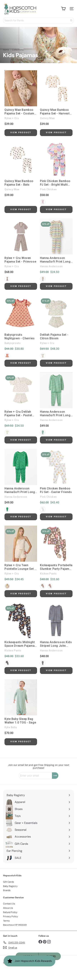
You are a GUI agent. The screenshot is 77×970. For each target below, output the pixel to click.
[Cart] (63, 8)
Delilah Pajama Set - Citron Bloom (54, 336)
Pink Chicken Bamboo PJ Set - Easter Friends (56, 490)
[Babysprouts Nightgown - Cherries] (20, 313)
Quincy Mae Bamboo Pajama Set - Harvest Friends (55, 111)
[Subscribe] (55, 775)
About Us (8, 907)
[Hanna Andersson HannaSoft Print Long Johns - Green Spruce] (56, 390)
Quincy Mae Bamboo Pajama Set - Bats (18, 182)
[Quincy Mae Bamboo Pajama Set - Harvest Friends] (56, 88)
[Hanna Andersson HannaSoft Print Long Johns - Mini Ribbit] (20, 467)
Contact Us (9, 903)
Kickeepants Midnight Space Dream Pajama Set (19, 644)
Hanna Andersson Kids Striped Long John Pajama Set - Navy (56, 644)
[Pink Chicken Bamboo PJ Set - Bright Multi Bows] (56, 159)
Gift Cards (8, 881)
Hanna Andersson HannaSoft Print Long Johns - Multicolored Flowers (55, 259)
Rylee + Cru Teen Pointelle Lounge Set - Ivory (20, 567)
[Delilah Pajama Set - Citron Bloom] (56, 313)
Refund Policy (10, 912)
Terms (6, 920)
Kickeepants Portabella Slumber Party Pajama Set (56, 567)
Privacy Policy (10, 916)
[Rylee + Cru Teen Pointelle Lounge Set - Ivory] (20, 544)
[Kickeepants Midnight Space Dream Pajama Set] (20, 621)
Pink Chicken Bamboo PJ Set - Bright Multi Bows (55, 183)
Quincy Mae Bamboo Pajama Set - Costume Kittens (20, 111)
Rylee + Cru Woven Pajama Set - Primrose (20, 259)
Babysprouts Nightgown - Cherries (19, 336)
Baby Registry (10, 886)
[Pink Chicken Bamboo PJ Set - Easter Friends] (56, 467)
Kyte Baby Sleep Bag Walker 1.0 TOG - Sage (20, 720)
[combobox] (38, 20)
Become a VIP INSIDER (15, 924)
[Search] (71, 20)
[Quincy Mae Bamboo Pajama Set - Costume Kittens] (20, 88)
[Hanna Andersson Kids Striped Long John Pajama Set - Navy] (56, 621)
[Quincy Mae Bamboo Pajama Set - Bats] (20, 159)
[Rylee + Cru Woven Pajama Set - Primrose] (20, 236)
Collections (17, 49)
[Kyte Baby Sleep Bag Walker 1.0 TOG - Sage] (20, 697)
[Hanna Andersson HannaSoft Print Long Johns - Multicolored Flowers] (56, 236)
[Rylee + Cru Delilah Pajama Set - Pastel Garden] (20, 390)
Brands (7, 890)
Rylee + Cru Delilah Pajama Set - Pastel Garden (18, 413)
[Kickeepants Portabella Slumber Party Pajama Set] (56, 544)
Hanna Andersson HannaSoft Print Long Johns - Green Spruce (55, 413)
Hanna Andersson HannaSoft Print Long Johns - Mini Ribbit (19, 490)
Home (6, 49)
